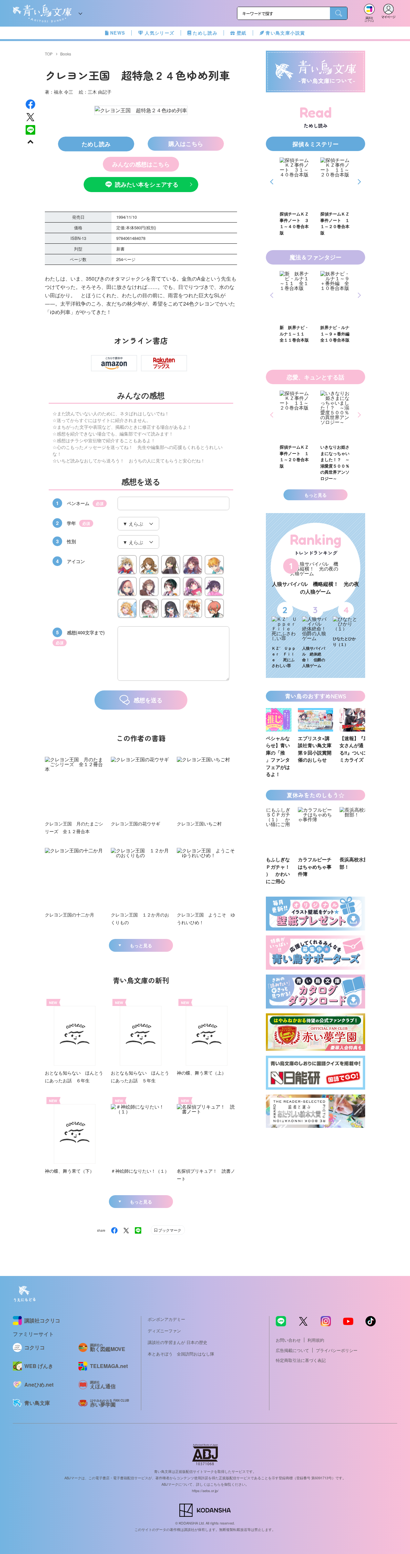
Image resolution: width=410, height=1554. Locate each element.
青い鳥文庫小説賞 (285, 33)
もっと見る (141, 945)
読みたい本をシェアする (146, 184)
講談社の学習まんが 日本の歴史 (177, 1342)
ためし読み (205, 33)
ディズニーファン (164, 1331)
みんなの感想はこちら (141, 164)
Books (65, 53)
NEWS (117, 33)
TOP (49, 53)
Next (358, 181)
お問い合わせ (288, 1340)
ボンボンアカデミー (166, 1319)
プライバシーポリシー (336, 1350)
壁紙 (242, 33)
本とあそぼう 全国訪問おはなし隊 (181, 1354)
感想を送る (148, 700)
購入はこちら (185, 143)
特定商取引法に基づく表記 (301, 1360)
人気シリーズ (159, 33)
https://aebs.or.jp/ (205, 1490)
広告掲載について (292, 1350)
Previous (272, 181)
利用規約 (316, 1340)
